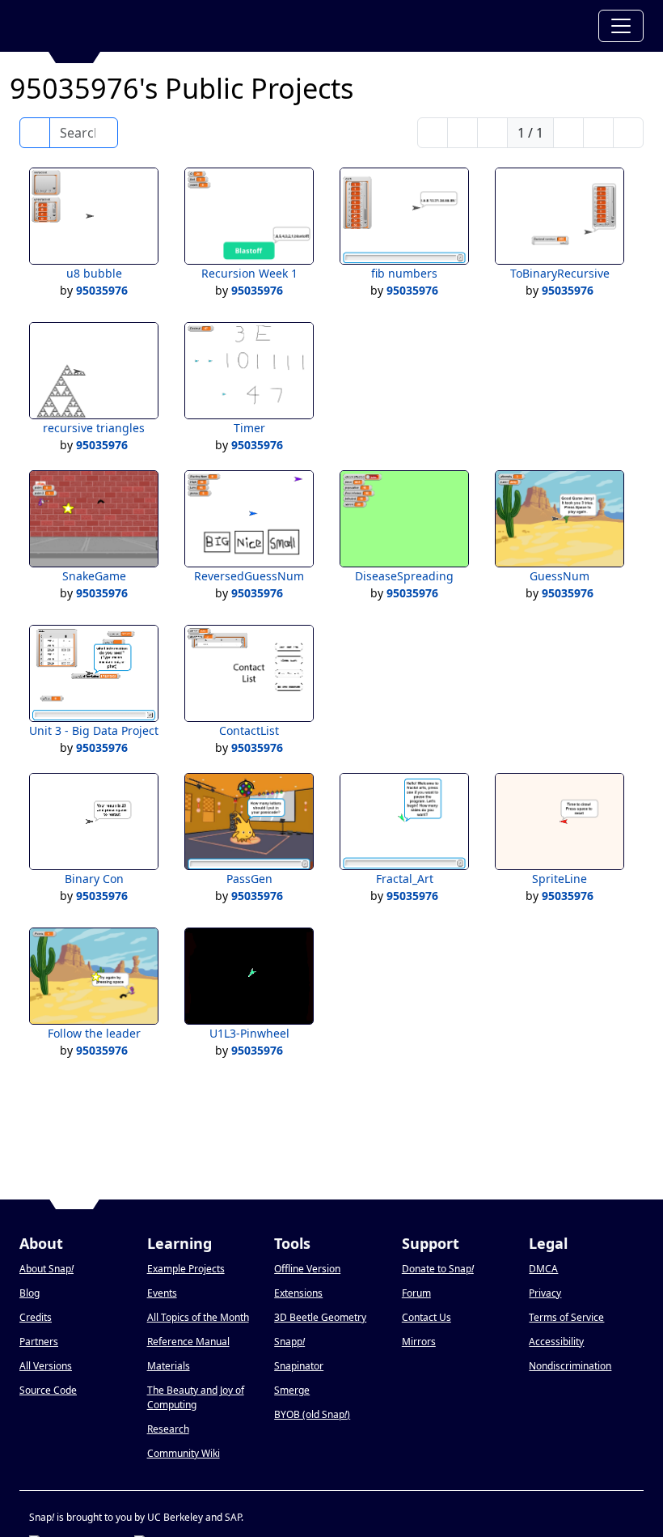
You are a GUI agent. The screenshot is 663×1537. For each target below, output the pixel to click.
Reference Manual (188, 1341)
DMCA (543, 1269)
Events (162, 1293)
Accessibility (556, 1341)
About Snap (46, 1269)
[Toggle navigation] (621, 26)
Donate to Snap (438, 1269)
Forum (416, 1293)
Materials (168, 1366)
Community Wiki (183, 1453)
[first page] (432, 132)
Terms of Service (566, 1317)
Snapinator (298, 1366)
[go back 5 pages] (462, 132)
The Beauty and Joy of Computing (195, 1397)
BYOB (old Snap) (312, 1414)
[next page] (568, 132)
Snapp (289, 1341)
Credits (35, 1317)
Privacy (545, 1293)
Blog (29, 1293)
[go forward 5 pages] (598, 132)
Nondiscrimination (570, 1366)
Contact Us (426, 1317)
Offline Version (307, 1269)
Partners (38, 1341)
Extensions (298, 1293)
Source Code (48, 1390)
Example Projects (186, 1269)
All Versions (45, 1366)
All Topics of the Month (198, 1317)
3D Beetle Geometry (320, 1317)
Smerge (292, 1390)
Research (168, 1429)
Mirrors (419, 1341)
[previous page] (492, 132)
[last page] (628, 132)
